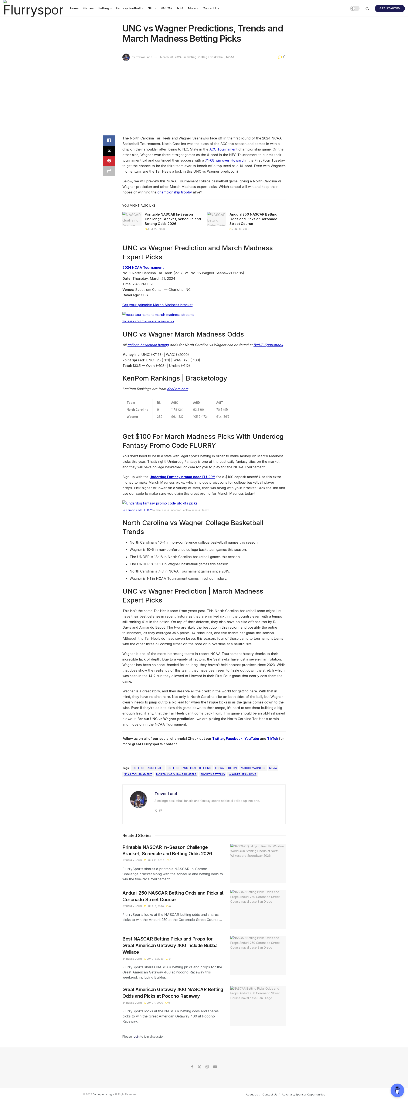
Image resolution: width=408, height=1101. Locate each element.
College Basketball (211, 57)
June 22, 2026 (156, 228)
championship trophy (174, 192)
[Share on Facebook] (109, 140)
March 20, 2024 (170, 57)
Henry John (134, 860)
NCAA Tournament (138, 774)
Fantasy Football (128, 8)
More (192, 8)
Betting (103, 8)
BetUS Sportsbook (268, 345)
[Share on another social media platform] (109, 171)
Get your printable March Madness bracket (157, 305)
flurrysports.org (102, 1094)
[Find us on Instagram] (207, 1067)
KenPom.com (177, 389)
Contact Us (211, 8)
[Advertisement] (204, 99)
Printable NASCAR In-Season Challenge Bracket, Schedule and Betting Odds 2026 (173, 219)
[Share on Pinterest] (109, 161)
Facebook (234, 738)
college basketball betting (148, 345)
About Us (252, 1094)
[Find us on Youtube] (215, 1067)
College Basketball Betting (189, 768)
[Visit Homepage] (33, 8)
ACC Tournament (223, 149)
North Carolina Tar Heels (176, 774)
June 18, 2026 (240, 228)
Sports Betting (213, 774)
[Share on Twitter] (109, 151)
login (136, 1036)
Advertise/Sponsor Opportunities (303, 1094)
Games (88, 8)
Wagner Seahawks (242, 774)
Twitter (218, 738)
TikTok (272, 738)
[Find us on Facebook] (192, 1067)
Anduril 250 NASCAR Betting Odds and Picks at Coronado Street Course (253, 219)
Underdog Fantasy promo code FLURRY (182, 477)
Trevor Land (144, 57)
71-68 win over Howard (224, 160)
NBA (180, 8)
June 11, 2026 (154, 1002)
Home (74, 8)
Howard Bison (226, 768)
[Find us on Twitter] (199, 1067)
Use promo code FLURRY (137, 510)
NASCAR (166, 8)
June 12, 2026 (155, 958)
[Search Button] (367, 8)
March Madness (253, 768)
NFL (150, 8)
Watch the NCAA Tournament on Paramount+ (148, 321)
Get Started (390, 8)
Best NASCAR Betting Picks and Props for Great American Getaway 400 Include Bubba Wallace (169, 945)
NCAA (230, 57)
